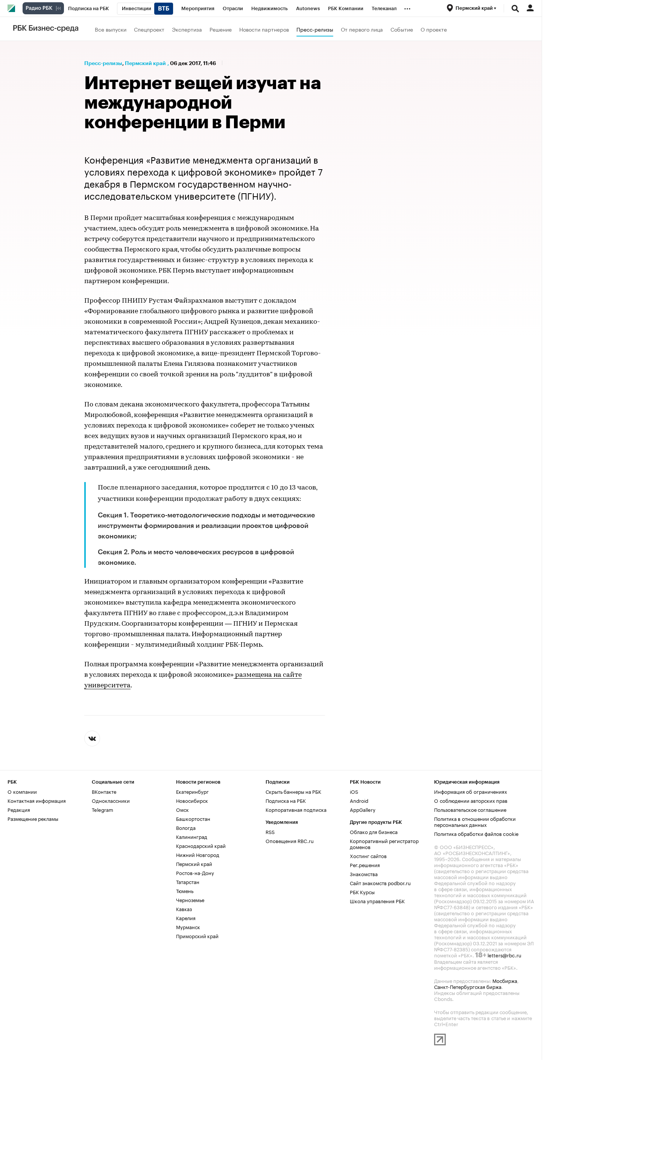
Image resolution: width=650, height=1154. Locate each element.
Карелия (186, 917)
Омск (182, 809)
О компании (22, 791)
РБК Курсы (362, 891)
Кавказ (184, 908)
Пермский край (145, 63)
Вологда (186, 827)
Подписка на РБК (286, 800)
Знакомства (364, 873)
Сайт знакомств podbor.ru (380, 882)
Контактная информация (37, 800)
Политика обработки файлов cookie (476, 833)
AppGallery (362, 809)
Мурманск (188, 926)
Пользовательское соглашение (470, 809)
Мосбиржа (504, 980)
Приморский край (197, 935)
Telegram (102, 809)
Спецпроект (149, 29)
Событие (401, 29)
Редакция (19, 809)
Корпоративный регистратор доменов (384, 843)
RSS (270, 831)
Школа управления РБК (377, 900)
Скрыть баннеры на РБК (293, 791)
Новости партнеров (264, 29)
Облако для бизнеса (374, 831)
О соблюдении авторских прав (470, 800)
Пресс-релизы (314, 29)
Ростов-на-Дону (195, 872)
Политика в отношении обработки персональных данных (475, 821)
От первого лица (362, 29)
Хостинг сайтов (368, 855)
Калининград (191, 836)
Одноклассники (111, 800)
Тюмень (184, 890)
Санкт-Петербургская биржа (467, 986)
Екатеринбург (192, 791)
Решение (221, 29)
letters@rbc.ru (504, 954)
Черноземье (190, 899)
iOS (354, 791)
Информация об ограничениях (470, 791)
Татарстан (187, 881)
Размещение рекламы (33, 818)
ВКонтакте (104, 791)
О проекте (434, 29)
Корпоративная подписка (296, 809)
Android (359, 800)
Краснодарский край (201, 845)
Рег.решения (365, 864)
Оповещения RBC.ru (290, 840)
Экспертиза (187, 29)
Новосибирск (192, 800)
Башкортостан (193, 818)
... (407, 7)
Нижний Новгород (197, 854)
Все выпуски (110, 29)
